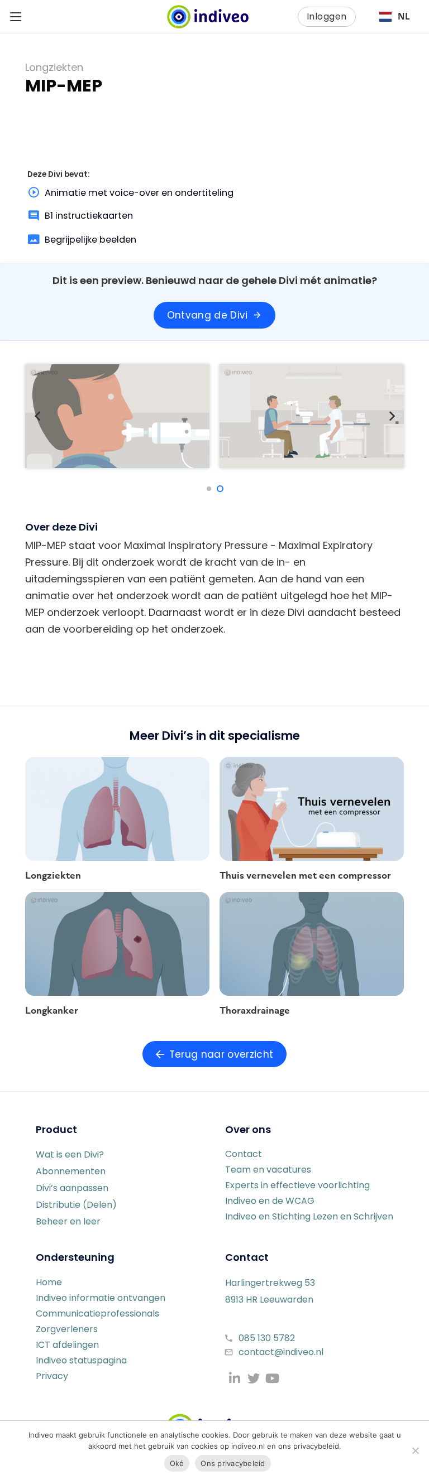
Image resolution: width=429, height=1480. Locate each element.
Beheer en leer (68, 1221)
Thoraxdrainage (255, 1010)
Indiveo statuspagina (81, 1360)
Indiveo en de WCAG (269, 1200)
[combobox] (394, 16)
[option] (394, 16)
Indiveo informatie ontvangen (100, 1297)
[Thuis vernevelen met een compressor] (312, 809)
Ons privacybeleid (233, 1463)
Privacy (52, 1376)
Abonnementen (71, 1171)
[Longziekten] (117, 809)
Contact (243, 1154)
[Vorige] (37, 415)
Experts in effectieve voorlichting (297, 1185)
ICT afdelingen (67, 1344)
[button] (16, 16)
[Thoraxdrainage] (312, 944)
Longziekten (53, 875)
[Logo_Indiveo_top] (208, 17)
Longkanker (51, 1010)
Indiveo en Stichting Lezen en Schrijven (309, 1216)
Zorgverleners (67, 1329)
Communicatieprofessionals (97, 1313)
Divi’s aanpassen (72, 1188)
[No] (415, 1450)
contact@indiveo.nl (281, 1352)
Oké (177, 1463)
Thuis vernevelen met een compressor (305, 875)
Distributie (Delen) (76, 1204)
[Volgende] (391, 415)
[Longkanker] (117, 944)
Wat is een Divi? (70, 1154)
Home (49, 1282)
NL (404, 16)
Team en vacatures (268, 1169)
